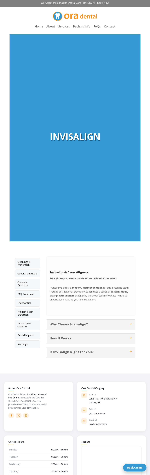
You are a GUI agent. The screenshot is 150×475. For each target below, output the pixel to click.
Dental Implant (25, 335)
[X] (19, 415)
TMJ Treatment (25, 294)
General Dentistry (27, 273)
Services (64, 26)
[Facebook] (11, 415)
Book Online (134, 467)
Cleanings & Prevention (23, 263)
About (50, 26)
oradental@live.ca (98, 424)
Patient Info (81, 26)
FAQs (97, 26)
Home (39, 26)
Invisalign (22, 344)
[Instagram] (26, 415)
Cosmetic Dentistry (22, 284)
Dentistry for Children (24, 325)
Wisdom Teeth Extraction (25, 313)
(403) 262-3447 (97, 413)
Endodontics (24, 303)
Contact (109, 26)
